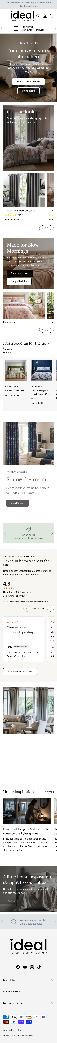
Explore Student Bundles (28, 81)
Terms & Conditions (26, 1035)
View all (7, 352)
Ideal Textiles (15, 1030)
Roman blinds (38, 775)
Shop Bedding (28, 90)
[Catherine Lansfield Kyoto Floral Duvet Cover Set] (41, 370)
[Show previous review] (26, 608)
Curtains (16, 775)
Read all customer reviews (19, 671)
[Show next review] (50, 608)
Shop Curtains (17, 503)
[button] (51, 16)
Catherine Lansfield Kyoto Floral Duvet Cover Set (41, 392)
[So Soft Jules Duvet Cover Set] (16, 370)
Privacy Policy (9, 1035)
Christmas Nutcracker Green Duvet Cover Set (23, 654)
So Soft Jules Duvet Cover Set (14, 388)
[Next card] (50, 228)
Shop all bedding (19, 281)
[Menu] (5, 16)
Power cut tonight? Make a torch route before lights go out (25, 831)
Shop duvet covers (20, 273)
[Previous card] (42, 228)
